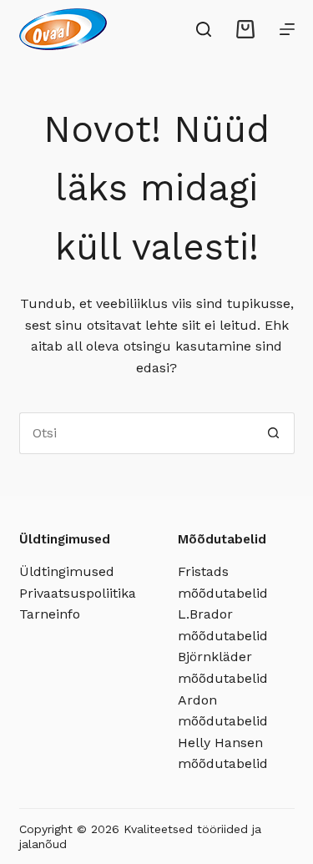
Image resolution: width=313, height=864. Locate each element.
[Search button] (274, 433)
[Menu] (287, 29)
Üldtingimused (66, 571)
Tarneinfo (49, 614)
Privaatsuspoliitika (77, 593)
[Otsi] (203, 29)
